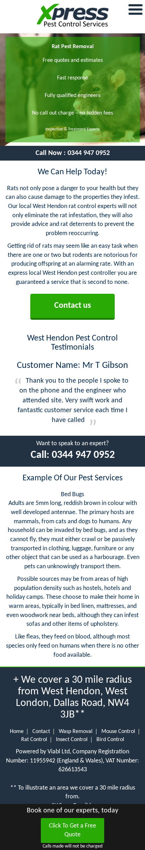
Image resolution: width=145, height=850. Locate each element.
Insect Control (72, 739)
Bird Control (110, 739)
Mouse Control (118, 731)
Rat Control (34, 739)
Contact (41, 731)
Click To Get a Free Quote (72, 830)
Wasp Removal (76, 731)
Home (17, 731)
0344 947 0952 (89, 153)
